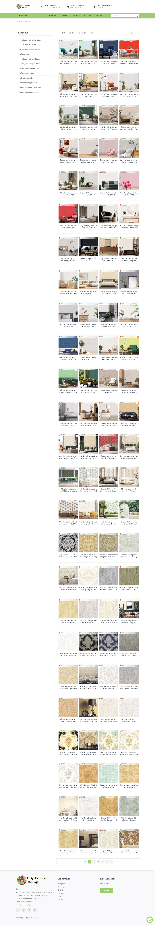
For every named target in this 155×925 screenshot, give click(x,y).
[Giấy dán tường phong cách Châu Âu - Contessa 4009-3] (68, 674)
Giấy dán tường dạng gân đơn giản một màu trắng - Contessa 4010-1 (68, 655)
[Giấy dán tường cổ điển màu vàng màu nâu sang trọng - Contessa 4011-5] (88, 543)
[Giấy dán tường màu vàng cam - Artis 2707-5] (108, 247)
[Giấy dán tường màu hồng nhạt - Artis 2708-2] (129, 181)
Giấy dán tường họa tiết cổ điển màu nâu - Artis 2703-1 (68, 524)
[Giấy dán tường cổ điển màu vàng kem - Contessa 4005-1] (108, 839)
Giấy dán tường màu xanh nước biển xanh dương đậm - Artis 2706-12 (68, 359)
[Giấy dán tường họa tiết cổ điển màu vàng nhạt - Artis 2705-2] (68, 444)
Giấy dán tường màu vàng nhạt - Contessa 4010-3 (108, 622)
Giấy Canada (24, 54)
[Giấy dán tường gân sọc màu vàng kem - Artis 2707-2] (88, 280)
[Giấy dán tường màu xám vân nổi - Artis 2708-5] (68, 181)
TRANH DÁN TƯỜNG (29, 45)
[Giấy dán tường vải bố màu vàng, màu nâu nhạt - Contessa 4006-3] (129, 773)
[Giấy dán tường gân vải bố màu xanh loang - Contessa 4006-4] (108, 773)
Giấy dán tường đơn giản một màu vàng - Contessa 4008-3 (88, 721)
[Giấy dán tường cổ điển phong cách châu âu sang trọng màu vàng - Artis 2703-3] (108, 477)
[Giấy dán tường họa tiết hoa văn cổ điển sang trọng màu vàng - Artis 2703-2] (129, 477)
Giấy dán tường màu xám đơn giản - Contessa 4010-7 (109, 590)
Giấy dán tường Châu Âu (31, 49)
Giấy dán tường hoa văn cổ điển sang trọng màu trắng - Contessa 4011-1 (88, 590)
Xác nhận (106, 890)
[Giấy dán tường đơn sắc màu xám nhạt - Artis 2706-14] (108, 312)
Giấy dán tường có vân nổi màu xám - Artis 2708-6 (129, 161)
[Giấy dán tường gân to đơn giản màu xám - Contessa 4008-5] (129, 674)
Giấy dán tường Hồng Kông (30, 68)
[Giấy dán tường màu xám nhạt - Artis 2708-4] (88, 181)
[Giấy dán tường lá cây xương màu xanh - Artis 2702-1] (108, 510)
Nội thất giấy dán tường (29, 918)
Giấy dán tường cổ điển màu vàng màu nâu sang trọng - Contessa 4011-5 (88, 557)
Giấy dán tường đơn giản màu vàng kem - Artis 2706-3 (88, 425)
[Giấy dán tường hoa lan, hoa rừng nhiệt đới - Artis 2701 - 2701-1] (129, 510)
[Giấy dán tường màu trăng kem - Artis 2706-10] (108, 345)
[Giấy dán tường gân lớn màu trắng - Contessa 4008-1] (129, 707)
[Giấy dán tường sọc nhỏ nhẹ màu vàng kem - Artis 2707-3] (68, 280)
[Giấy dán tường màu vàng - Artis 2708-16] (88, 82)
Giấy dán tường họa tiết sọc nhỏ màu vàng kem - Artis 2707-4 (129, 261)
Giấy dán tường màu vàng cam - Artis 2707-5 (108, 260)
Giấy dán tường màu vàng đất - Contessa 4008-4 (68, 720)
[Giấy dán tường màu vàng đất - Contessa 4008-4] (68, 707)
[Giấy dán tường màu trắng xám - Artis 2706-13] (129, 312)
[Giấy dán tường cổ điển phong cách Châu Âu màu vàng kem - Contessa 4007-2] (129, 740)
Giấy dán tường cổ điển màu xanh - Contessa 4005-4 (129, 820)
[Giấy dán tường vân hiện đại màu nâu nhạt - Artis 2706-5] (129, 378)
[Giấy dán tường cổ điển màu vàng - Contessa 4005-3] (68, 839)
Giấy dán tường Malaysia (29, 83)
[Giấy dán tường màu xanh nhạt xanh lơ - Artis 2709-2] (88, 49)
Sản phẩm (24, 16)
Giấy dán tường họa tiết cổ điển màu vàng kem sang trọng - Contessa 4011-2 (68, 590)
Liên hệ (60, 899)
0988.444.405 (28, 902)
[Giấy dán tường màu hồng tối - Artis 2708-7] (108, 148)
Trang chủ (19, 21)
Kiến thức (88, 16)
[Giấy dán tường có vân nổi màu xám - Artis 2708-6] (129, 148)
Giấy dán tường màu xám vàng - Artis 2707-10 (88, 227)
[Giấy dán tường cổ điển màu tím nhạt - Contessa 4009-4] (129, 641)
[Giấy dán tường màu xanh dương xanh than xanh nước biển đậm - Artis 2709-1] (108, 49)
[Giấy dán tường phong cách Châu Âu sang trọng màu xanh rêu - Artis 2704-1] (68, 477)
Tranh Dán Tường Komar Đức (30, 87)
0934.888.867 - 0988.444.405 (33, 898)
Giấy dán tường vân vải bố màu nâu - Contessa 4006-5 (88, 787)
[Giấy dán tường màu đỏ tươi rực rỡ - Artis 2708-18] (129, 49)
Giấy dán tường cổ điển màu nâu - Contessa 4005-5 (109, 820)
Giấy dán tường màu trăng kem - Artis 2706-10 (109, 358)
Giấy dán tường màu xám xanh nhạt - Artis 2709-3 (68, 62)
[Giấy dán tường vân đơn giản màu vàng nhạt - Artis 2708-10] (129, 115)
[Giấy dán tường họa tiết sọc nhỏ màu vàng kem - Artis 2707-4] (129, 247)
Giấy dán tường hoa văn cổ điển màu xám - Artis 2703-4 (88, 491)
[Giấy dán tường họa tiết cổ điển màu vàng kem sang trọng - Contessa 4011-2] (68, 576)
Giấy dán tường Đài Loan (31, 59)
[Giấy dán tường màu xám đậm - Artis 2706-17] (129, 280)
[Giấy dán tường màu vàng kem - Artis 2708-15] (108, 82)
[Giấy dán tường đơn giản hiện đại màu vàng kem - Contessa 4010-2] (129, 608)
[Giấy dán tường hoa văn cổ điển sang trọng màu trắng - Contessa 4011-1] (88, 576)
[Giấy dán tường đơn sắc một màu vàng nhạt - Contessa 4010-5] (68, 608)
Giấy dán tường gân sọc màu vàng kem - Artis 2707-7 (68, 261)
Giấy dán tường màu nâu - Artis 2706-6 (109, 391)
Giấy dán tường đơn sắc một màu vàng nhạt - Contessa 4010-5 (68, 623)
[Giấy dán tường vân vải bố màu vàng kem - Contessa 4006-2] (68, 806)
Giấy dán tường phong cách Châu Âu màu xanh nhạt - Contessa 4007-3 (108, 754)
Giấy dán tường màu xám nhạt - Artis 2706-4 (68, 424)
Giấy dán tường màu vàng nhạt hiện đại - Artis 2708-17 (68, 96)
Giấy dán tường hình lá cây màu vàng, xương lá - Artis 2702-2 (88, 524)
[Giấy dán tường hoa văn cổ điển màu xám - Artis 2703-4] (88, 477)
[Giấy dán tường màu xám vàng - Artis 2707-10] (88, 214)
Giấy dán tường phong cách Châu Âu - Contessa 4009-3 (68, 688)
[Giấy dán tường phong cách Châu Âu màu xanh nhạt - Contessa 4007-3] (108, 740)
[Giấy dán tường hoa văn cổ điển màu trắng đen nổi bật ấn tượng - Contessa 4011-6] (68, 543)
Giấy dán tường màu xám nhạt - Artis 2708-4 (88, 194)
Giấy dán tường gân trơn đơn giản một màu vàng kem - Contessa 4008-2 (109, 721)
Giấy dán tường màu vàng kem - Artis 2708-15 (108, 95)
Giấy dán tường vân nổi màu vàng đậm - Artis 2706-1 (129, 425)
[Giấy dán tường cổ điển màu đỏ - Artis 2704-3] (108, 444)
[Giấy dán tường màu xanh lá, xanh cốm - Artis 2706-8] (68, 378)
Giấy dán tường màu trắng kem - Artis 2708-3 (109, 194)
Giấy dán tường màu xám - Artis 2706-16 (68, 325)
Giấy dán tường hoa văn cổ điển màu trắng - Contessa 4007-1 (68, 787)
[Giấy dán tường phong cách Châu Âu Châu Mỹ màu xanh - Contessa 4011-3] (129, 543)
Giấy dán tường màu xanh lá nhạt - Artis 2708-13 (68, 128)
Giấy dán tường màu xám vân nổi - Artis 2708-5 (68, 194)
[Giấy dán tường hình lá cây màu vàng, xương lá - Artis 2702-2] (88, 510)
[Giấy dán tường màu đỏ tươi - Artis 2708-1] (68, 214)
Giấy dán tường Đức (27, 78)
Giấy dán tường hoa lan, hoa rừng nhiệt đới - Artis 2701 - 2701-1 (129, 524)
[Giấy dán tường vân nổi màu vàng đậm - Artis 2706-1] (129, 411)
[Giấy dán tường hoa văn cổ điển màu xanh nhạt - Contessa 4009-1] (108, 674)
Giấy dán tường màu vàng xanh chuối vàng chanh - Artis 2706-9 (129, 359)
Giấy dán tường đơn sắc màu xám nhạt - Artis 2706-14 (109, 326)
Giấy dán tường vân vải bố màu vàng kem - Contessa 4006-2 (68, 820)
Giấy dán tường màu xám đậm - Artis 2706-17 (129, 293)
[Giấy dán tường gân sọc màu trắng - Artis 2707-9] (108, 214)
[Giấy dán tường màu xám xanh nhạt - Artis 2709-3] (68, 49)
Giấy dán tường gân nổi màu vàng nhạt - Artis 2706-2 (109, 425)
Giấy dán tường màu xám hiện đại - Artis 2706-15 (88, 325)
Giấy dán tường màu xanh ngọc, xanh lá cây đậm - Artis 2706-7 (88, 392)
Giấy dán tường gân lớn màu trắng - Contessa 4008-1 (129, 721)
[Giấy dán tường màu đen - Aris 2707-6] (88, 247)
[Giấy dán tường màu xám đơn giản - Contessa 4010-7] (108, 576)
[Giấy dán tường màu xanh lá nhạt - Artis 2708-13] (68, 115)
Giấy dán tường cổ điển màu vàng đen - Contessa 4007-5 (68, 754)
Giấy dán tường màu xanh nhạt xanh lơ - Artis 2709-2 (88, 62)
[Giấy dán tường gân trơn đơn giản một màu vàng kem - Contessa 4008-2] (108, 707)
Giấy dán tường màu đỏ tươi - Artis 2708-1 (68, 227)
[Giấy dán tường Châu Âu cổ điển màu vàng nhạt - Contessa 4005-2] (88, 839)
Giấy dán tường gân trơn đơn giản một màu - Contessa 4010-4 (88, 623)
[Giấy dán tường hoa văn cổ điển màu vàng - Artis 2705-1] (88, 444)
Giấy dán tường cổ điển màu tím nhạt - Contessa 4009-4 (129, 655)
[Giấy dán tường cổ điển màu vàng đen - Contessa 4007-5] (68, 740)
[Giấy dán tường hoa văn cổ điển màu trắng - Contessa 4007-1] (68, 773)
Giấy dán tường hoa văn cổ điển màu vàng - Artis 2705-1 (88, 458)
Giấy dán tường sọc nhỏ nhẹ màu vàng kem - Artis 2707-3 (68, 294)
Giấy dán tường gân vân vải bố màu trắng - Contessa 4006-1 (88, 820)
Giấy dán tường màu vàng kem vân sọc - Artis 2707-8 (129, 227)
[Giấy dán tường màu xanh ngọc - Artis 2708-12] (88, 115)
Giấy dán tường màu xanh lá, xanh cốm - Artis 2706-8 (68, 391)
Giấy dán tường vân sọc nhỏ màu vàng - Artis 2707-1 (109, 294)
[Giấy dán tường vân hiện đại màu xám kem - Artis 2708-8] (68, 148)
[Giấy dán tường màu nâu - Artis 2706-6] (108, 378)
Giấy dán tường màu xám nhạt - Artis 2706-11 (88, 358)
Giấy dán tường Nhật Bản (31, 64)
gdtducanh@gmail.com (28, 905)
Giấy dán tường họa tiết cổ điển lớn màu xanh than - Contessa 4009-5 (109, 655)
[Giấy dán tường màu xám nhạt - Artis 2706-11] (88, 345)
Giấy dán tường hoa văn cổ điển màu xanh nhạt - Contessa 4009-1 (109, 688)
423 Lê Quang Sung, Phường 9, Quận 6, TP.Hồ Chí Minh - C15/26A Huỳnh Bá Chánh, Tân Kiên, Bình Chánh (35, 893)
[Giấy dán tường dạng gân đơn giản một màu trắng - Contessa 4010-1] (68, 641)
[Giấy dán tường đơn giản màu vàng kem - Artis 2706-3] (88, 411)
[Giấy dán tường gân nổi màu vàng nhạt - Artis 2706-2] (108, 411)
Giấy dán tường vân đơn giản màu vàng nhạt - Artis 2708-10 (129, 129)
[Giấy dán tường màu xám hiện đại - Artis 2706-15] (88, 312)
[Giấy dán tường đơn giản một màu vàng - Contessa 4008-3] (88, 707)
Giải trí (99, 16)
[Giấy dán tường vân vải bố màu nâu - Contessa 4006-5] (88, 773)
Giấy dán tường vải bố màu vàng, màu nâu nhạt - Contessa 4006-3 (129, 787)
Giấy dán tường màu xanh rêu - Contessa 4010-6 (129, 589)
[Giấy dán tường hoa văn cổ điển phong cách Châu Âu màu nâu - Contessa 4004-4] (129, 839)
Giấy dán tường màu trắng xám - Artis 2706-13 (129, 325)
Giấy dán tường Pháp (27, 73)
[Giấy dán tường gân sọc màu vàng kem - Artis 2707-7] (68, 247)
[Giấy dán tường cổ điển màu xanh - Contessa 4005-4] (129, 806)
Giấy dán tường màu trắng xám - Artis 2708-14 (129, 95)
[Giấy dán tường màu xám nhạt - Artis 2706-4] (68, 411)
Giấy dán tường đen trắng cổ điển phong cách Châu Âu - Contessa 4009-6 (88, 655)
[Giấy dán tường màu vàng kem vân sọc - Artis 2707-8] (129, 214)
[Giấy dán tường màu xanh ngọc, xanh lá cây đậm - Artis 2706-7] (88, 378)
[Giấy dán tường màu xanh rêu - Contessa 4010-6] (129, 576)
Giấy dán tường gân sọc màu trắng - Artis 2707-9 (109, 227)
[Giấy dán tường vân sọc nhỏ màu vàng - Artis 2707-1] (108, 280)
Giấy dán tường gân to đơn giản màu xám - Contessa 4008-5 (129, 688)
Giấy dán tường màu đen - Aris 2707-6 (88, 260)
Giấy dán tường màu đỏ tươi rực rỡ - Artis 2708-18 (129, 62)
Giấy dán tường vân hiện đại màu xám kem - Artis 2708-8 (68, 162)
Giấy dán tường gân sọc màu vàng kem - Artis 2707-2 (88, 294)
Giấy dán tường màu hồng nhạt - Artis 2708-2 (129, 194)
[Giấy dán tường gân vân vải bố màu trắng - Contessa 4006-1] (88, 806)
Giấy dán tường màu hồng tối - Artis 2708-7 (108, 161)
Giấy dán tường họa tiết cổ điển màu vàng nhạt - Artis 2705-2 (68, 458)
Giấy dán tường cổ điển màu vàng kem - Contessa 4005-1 (109, 853)
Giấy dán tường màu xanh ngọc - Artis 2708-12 (88, 128)
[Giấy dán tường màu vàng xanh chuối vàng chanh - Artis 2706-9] (129, 345)
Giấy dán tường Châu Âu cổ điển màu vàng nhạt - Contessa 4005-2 (88, 853)
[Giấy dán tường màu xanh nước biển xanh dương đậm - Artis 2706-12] (68, 345)
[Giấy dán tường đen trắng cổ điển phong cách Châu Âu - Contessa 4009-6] (88, 641)
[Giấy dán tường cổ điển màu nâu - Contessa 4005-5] (108, 806)
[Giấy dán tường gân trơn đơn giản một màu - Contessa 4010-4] (88, 608)
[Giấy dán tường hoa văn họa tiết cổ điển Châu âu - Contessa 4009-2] (88, 674)
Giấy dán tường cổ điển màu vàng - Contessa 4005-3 (68, 853)
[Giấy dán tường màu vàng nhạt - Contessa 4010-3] (108, 608)
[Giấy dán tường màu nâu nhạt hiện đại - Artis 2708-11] (108, 115)
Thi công (64, 16)
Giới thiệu (76, 16)
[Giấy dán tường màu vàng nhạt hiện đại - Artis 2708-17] (68, 82)
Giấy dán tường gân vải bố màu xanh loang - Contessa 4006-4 (109, 787)
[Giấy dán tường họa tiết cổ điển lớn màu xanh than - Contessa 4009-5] (108, 641)
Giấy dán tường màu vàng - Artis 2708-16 (88, 95)
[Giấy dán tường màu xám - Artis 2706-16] (68, 312)
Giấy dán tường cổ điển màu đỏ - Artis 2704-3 (109, 457)
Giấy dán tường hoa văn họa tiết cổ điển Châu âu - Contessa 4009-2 (88, 688)
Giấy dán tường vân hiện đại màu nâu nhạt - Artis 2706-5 (129, 392)
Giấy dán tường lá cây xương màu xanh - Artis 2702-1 (109, 524)
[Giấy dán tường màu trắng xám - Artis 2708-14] (129, 82)
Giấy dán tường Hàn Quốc (31, 40)
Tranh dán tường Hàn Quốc (29, 92)
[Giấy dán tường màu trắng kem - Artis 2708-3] (108, 181)
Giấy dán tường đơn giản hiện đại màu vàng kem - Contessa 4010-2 (129, 623)
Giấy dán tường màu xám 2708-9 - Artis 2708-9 (88, 161)
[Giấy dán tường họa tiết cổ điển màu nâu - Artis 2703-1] (68, 510)
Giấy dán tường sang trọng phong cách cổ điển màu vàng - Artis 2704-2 (129, 458)
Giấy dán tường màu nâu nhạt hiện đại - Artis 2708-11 (108, 129)
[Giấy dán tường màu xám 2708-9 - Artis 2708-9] (88, 148)
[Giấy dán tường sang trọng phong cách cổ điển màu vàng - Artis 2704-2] (129, 444)
